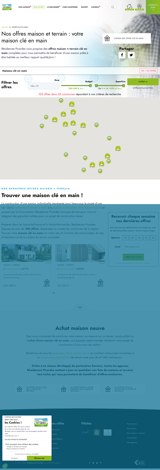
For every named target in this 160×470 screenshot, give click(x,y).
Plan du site (53, 448)
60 (132, 237)
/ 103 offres (148, 70)
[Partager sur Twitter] (131, 55)
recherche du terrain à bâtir (30, 208)
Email (117, 246)
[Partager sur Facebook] (122, 55)
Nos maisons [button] (25, 7)
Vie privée (53, 443)
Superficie (120, 81)
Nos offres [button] (38, 7)
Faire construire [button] (70, 7)
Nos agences (132, 442)
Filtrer (142, 81)
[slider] (90, 85)
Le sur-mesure (54, 7)
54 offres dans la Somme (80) (123, 388)
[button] (66, 154)
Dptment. (115, 237)
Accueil (4, 27)
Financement (132, 437)
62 (139, 237)
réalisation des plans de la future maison (77, 208)
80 (153, 237)
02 (126, 237)
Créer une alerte (133, 257)
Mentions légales (55, 438)
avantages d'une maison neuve (71, 353)
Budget (88, 81)
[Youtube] (97, 462)
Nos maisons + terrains (136, 433)
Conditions (146, 263)
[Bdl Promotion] (97, 432)
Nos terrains (131, 428)
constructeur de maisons (55, 357)
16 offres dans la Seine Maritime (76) (81, 388)
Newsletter (53, 434)
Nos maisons (132, 423)
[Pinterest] (101, 462)
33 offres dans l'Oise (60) (36, 388)
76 (146, 237)
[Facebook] (89, 462)
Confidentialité (138, 263)
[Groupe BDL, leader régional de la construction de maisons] (139, 463)
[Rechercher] (113, 7)
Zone (56, 80)
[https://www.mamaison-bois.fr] (86, 432)
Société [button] (84, 7)
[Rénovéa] (107, 433)
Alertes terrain (54, 429)
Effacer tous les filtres (143, 87)
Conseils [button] (96, 7)
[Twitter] (93, 462)
